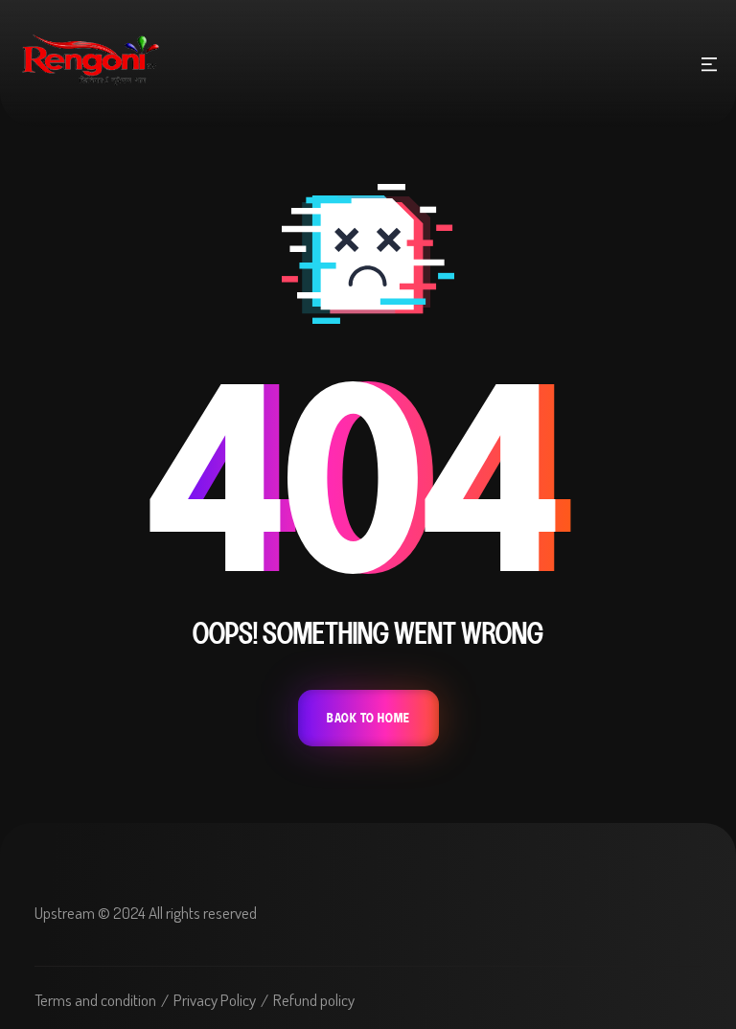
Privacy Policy (214, 1000)
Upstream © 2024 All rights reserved (145, 913)
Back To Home (368, 718)
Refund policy (314, 1000)
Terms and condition (95, 1000)
